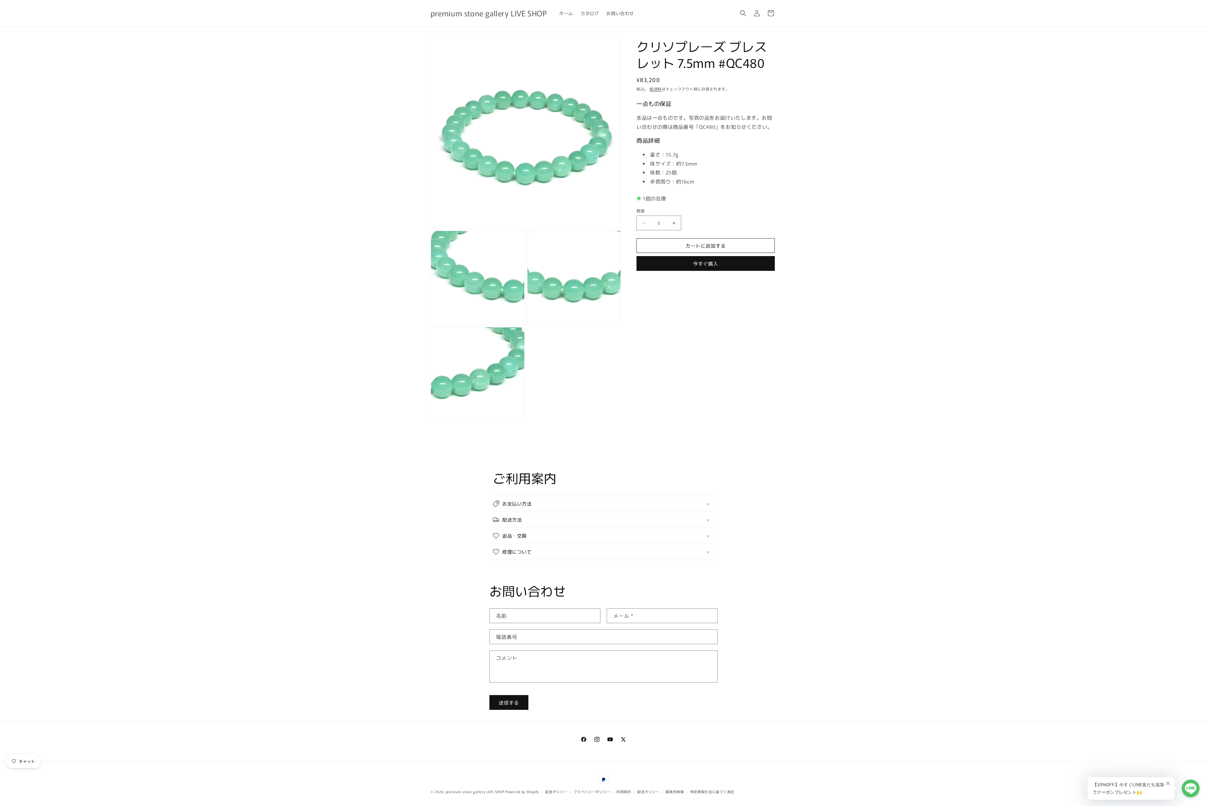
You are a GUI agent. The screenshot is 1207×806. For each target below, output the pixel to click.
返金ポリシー (556, 791)
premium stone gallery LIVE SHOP (475, 791)
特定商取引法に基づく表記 (712, 791)
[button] (743, 13)
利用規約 (623, 791)
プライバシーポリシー (591, 791)
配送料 (656, 88)
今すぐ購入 (705, 263)
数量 (641, 211)
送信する (509, 702)
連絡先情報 (674, 791)
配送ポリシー (648, 791)
